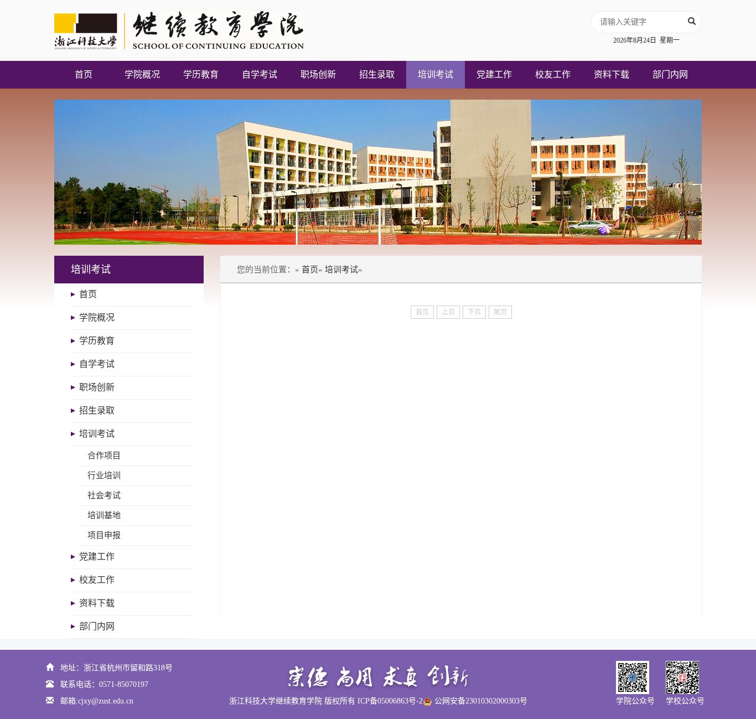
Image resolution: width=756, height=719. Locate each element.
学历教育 (201, 74)
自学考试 (259, 74)
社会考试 (104, 495)
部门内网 (670, 74)
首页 (83, 74)
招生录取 (377, 74)
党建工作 (494, 74)
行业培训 (104, 475)
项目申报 (104, 535)
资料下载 (611, 74)
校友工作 (553, 74)
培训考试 (435, 74)
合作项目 (104, 455)
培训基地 (104, 515)
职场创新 (318, 74)
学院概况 (142, 74)
